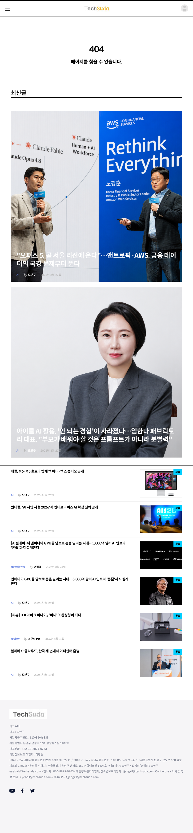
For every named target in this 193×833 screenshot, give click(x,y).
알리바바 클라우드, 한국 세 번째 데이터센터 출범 (45, 651)
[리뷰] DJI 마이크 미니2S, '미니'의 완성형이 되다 (46, 615)
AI (17, 275)
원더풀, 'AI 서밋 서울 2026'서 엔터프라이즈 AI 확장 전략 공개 (54, 507)
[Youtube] (12, 791)
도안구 (32, 275)
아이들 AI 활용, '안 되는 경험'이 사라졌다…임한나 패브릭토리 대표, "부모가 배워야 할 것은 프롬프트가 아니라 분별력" (95, 435)
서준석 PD (34, 639)
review (15, 639)
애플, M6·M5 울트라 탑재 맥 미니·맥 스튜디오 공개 (47, 471)
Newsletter (18, 567)
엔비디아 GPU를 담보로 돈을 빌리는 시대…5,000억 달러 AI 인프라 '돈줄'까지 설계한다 (70, 581)
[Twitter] (32, 791)
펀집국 (37, 567)
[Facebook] (22, 790)
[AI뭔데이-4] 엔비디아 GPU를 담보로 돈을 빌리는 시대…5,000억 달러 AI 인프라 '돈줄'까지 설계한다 (68, 545)
